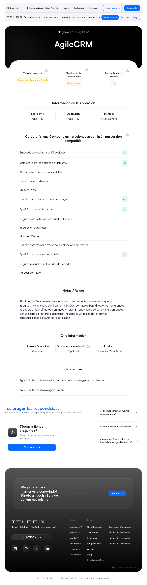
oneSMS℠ (75, 532)
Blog (89, 554)
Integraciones (65, 32)
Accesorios (75, 554)
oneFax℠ (74, 538)
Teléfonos (75, 549)
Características (94, 527)
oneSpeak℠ (76, 527)
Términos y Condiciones (120, 527)
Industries (92, 538)
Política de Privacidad (119, 532)
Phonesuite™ (76, 543)
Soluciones (92, 532)
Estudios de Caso (95, 560)
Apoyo (90, 549)
